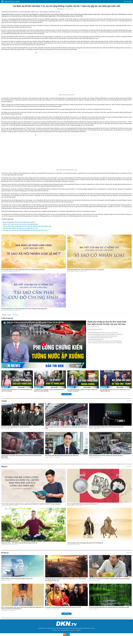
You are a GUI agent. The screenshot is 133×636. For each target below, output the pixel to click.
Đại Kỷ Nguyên (65, 628)
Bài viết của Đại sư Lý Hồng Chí (7, 271)
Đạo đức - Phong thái (49, 457)
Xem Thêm (66, 394)
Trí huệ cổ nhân (70, 544)
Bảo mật (73, 630)
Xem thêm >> (129, 400)
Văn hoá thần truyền (49, 581)
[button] (131, 394)
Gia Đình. (9, 314)
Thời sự (46, 430)
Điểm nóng (3, 428)
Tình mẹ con (15, 314)
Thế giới (3, 580)
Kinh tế (2, 458)
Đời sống (91, 580)
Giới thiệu (54, 630)
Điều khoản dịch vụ (65, 630)
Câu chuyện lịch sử (5, 610)
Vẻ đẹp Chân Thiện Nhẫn (6, 505)
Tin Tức (88, 326)
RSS (59, 630)
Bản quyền (78, 630)
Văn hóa (90, 608)
